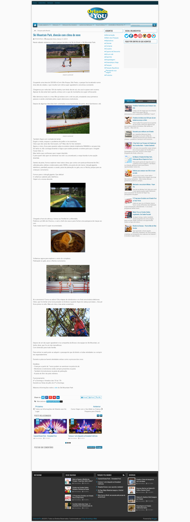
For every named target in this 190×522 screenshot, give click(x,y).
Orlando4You (37, 519)
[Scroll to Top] (95, 519)
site (56, 388)
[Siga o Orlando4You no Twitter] (126, 36)
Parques (55, 25)
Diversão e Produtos (116, 25)
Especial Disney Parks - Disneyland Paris (45, 436)
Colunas (108, 43)
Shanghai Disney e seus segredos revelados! (110, 487)
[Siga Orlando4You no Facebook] (131, 36)
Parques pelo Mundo (69, 25)
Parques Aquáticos (112, 68)
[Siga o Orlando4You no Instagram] (144, 36)
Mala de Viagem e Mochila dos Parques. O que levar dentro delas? (82, 480)
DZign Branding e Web (89, 519)
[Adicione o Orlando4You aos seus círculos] (149, 36)
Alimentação (110, 35)
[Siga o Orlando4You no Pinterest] (140, 36)
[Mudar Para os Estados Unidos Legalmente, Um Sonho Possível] (128, 214)
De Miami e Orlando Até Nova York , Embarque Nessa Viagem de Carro (143, 158)
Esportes (109, 57)
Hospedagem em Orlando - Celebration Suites (144, 507)
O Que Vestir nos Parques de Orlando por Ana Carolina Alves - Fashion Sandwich (144, 144)
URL (99, 397)
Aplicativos (109, 41)
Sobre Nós (42, 3)
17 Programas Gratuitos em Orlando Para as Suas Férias (144, 199)
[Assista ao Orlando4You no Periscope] (154, 36)
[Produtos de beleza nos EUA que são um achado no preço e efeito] (128, 120)
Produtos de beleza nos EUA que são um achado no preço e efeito (144, 119)
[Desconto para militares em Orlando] (128, 134)
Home (35, 3)
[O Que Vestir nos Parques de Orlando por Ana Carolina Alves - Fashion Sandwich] (128, 145)
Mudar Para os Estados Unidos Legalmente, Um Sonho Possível (142, 213)
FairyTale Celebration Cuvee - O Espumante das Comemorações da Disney (82, 506)
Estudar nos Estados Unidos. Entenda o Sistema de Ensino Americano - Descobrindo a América (82, 489)
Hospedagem (110, 60)
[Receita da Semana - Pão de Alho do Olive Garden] (128, 228)
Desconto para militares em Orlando (143, 131)
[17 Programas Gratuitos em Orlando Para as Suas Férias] (128, 201)
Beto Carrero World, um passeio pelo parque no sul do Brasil (111, 496)
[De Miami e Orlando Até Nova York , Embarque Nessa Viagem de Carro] (128, 159)
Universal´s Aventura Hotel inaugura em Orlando (146, 498)
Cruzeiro (109, 49)
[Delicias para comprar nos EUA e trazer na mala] (128, 173)
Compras (109, 46)
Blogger (154, 519)
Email (85, 397)
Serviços (50, 3)
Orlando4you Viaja (112, 62)
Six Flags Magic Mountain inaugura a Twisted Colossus (110, 491)
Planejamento (44, 25)
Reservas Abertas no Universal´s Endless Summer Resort (145, 489)
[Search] (154, 25)
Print (92, 397)
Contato (57, 3)
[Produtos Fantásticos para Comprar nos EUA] (128, 108)
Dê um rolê (109, 54)
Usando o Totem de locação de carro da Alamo (145, 480)
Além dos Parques (85, 25)
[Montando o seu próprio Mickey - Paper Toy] (128, 187)
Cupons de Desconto (113, 51)
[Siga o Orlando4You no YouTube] (135, 36)
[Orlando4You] (35, 25)
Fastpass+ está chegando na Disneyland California (83, 436)
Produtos (109, 75)
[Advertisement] (138, 83)
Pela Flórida (100, 25)
